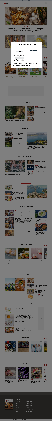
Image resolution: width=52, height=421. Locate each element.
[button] (33, 50)
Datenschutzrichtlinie (25, 67)
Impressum (16, 67)
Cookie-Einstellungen (35, 67)
